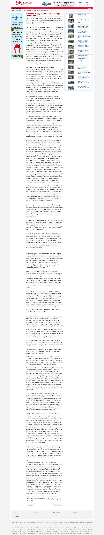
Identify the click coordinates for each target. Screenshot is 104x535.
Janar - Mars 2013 (47, 531)
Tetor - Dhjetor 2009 (71, 533)
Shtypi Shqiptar (36, 512)
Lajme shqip (55, 513)
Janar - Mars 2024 (15, 524)
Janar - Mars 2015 (63, 529)
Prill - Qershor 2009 (88, 533)
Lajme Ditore (19, 10)
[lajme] (24, 3)
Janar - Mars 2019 (15, 527)
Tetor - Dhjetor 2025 (39, 522)
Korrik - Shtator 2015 (48, 529)
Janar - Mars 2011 (31, 533)
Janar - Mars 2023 (47, 524)
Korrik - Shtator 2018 (31, 527)
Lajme (13, 10)
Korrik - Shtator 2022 (64, 524)
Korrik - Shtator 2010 (48, 533)
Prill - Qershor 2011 (23, 533)
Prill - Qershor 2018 (39, 527)
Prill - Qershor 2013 (39, 531)
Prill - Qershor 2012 (72, 531)
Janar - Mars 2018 (47, 527)
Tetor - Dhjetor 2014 (71, 529)
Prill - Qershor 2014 (88, 529)
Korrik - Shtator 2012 (64, 531)
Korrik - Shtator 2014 (80, 529)
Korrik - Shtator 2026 (15, 522)
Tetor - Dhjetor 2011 (87, 531)
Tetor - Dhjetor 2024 (71, 522)
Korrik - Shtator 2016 (15, 529)
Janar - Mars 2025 (63, 522)
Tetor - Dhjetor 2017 (55, 527)
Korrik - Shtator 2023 (31, 524)
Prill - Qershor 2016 (23, 529)
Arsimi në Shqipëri (56, 512)
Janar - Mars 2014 (15, 531)
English (89, 8)
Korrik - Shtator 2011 (15, 533)
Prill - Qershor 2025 (56, 522)
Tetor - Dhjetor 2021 (87, 524)
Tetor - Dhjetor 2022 (55, 524)
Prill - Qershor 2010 (56, 533)
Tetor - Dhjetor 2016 (87, 527)
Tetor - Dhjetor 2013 (23, 531)
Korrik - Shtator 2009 (80, 533)
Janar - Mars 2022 (80, 524)
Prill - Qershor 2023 (39, 524)
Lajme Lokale (16, 516)
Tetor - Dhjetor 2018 (23, 527)
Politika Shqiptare (56, 515)
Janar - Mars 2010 (63, 533)
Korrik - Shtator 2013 (31, 531)
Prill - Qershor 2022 (72, 524)
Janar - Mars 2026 (31, 522)
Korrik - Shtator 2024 (80, 522)
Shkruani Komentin (58, 505)
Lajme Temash (16, 513)
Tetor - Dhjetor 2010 (39, 533)
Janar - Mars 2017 (80, 527)
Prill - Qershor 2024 (88, 522)
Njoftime (35, 513)
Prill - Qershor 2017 (72, 527)
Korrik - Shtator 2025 (48, 522)
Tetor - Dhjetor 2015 (39, 529)
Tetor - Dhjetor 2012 (28, 10)
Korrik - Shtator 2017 (64, 527)
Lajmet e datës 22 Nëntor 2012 (41, 10)
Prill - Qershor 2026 (23, 522)
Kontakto (74, 513)
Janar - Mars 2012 (80, 531)
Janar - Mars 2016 (31, 529)
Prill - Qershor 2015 (56, 529)
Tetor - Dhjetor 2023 (23, 524)
